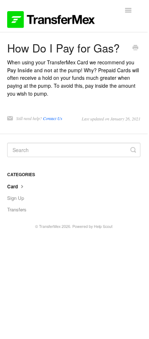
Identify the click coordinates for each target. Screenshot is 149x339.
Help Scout (103, 226)
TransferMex (50, 226)
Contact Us (52, 118)
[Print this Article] (135, 48)
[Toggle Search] (133, 150)
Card (13, 186)
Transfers (17, 209)
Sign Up (15, 197)
